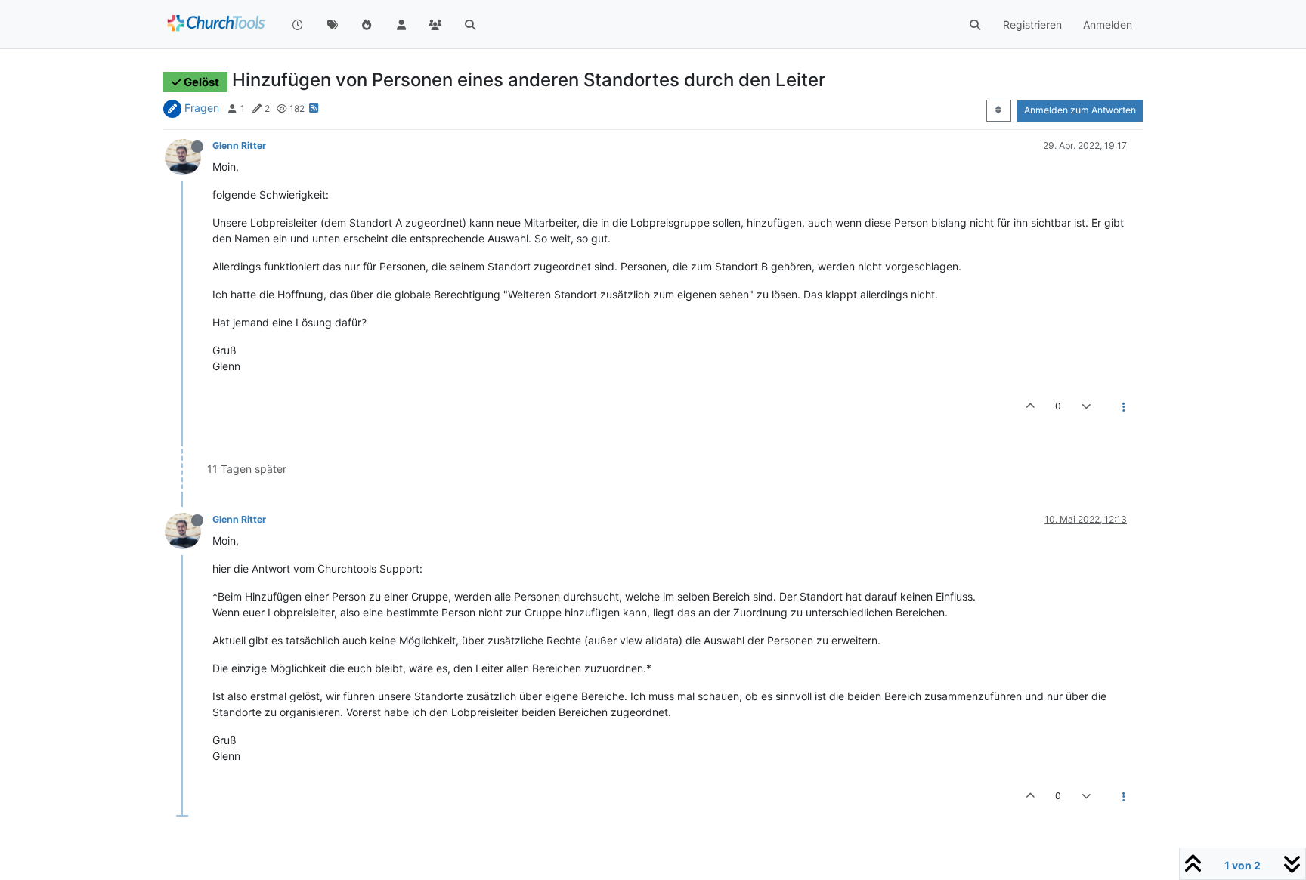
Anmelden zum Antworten (1080, 110)
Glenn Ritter (239, 145)
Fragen (201, 107)
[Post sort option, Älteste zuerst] (998, 110)
